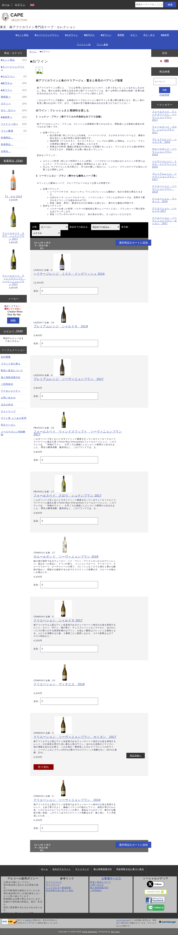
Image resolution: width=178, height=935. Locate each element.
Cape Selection (89, 932)
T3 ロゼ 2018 (13, 196)
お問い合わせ (8, 397)
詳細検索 (164, 95)
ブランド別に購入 (11, 363)
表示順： (126, 227)
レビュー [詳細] (13, 331)
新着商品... (7, 144)
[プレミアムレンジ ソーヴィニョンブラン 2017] (62, 375)
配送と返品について (12, 370)
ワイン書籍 (102, 44)
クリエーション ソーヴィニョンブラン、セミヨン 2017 (75, 737)
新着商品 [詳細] (13, 160)
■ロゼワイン (71, 35)
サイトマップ (8, 411)
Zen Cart (115, 932)
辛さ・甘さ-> (14, 110)
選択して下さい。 (13, 306)
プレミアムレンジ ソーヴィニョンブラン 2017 (69, 379)
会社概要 (6, 357)
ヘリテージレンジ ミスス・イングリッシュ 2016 (69, 273)
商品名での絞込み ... (80, 227)
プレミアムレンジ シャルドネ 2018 (61, 326)
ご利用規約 (7, 384)
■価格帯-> (14, 117)
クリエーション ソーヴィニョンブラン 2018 (67, 800)
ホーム (6, 4)
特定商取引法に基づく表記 (130, 869)
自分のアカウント (61, 869)
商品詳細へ (135, 755)
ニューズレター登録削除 (58, 887)
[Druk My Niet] (14, 314)
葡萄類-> (14, 97)
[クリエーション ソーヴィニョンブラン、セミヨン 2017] (63, 733)
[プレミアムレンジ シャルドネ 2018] (63, 322)
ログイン (20, 4)
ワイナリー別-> (14, 124)
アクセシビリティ (11, 391)
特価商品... (7, 137)
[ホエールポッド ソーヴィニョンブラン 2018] (64, 552)
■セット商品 (22, 35)
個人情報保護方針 (11, 377)
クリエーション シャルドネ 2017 (58, 620)
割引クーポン (8, 425)
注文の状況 (7, 404)
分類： (35, 227)
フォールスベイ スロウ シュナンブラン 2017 (13, 236)
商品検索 (164, 71)
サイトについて (54, 882)
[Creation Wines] (14, 311)
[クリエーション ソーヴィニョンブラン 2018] (63, 796)
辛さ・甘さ (149, 35)
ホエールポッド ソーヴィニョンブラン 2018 (66, 556)
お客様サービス (111, 878)
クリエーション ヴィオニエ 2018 (59, 684)
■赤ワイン (106, 35)
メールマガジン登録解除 (13, 433)
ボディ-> (14, 103)
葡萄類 (121, 35)
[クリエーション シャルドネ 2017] (63, 616)
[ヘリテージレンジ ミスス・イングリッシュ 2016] (62, 270)
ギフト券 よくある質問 (13, 418)
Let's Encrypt (122, 920)
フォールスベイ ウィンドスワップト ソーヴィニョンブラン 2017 (13, 280)
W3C (29, 920)
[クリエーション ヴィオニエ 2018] (64, 680)
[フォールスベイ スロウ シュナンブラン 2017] (63, 491)
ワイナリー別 (84, 44)
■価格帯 (165, 35)
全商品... (6, 151)
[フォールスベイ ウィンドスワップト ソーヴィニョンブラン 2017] (63, 428)
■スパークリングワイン (47, 35)
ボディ (133, 35)
